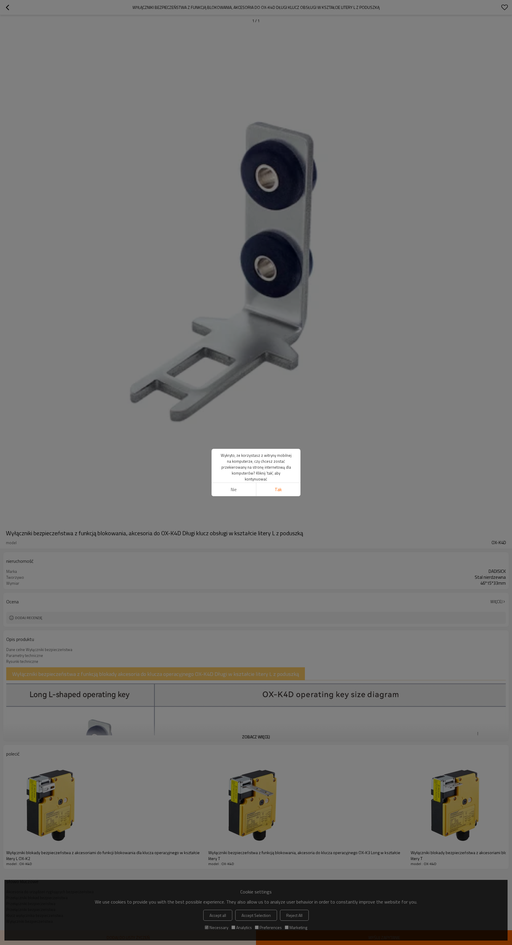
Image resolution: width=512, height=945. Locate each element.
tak (278, 489)
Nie (234, 489)
